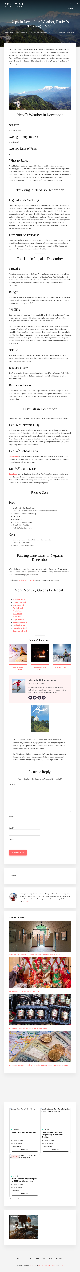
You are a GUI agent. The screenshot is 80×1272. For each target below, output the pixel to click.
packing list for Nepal (26, 580)
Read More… (26, 901)
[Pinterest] (44, 698)
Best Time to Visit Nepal (15, 32)
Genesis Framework (44, 1265)
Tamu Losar (13, 474)
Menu (72, 8)
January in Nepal (19, 599)
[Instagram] (39, 698)
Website (11, 839)
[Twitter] (30, 698)
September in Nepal (20, 622)
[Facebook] (35, 698)
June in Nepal (17, 614)
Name (11, 816)
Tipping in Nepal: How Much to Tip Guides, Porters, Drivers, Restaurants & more (39, 1065)
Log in (61, 1265)
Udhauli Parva (14, 456)
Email (11, 828)
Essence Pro (32, 1265)
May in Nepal (17, 611)
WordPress (55, 1265)
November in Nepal (20, 628)
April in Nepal (18, 608)
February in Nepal (19, 602)
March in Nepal (18, 605)
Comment (12, 784)
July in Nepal (17, 617)
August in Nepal (18, 619)
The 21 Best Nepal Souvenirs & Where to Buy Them (28, 1028)
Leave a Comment (67, 32)
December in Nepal (20, 631)
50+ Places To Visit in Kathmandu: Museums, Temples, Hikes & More (34, 954)
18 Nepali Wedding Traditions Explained (24, 991)
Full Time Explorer (14, 5)
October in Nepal (19, 625)
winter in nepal (61, 667)
